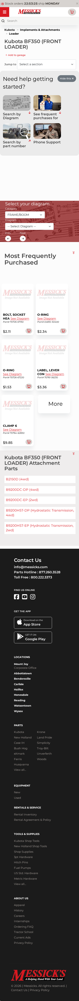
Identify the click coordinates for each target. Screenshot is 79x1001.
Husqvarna (21, 764)
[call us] (47, 131)
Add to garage (16, 55)
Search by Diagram (12, 116)
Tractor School (23, 932)
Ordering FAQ (23, 926)
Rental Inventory (25, 814)
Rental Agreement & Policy (32, 820)
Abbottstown (23, 673)
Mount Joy (21, 664)
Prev (8, 233)
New (17, 792)
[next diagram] (23, 238)
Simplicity (43, 743)
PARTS (18, 725)
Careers (19, 916)
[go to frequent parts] (60, 116)
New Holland (23, 737)
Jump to (10, 64)
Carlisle (19, 684)
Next (23, 233)
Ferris (18, 759)
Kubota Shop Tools (26, 841)
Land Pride (44, 737)
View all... (20, 769)
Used (17, 798)
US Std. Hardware (26, 873)
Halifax (18, 689)
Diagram (11, 220)
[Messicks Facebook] (16, 596)
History (19, 910)
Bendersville (22, 678)
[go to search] (29, 144)
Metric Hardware (25, 878)
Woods (41, 759)
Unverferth (44, 753)
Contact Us (19, 990)
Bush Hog (20, 748)
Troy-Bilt (43, 748)
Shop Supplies (23, 851)
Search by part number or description (15, 144)
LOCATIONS (22, 657)
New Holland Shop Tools (30, 846)
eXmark (19, 753)
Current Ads (22, 937)
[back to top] (74, 257)
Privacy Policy (23, 943)
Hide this (66, 78)
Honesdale (21, 694)
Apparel (19, 905)
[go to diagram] (16, 103)
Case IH (19, 743)
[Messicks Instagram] (32, 596)
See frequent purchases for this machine (45, 116)
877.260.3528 (49, 572)
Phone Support (47, 142)
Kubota (9, 30)
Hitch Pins (21, 862)
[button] (72, 12)
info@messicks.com (31, 567)
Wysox (18, 711)
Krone (41, 732)
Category (11, 208)
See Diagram (19, 318)
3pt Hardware (23, 857)
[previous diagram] (8, 238)
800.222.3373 (41, 577)
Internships (21, 921)
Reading (19, 700)
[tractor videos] (24, 596)
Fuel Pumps (22, 868)
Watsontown (22, 705)
